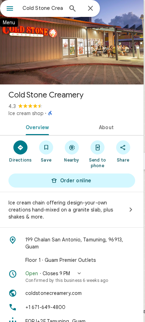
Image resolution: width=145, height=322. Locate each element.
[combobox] (43, 8)
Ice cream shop (26, 113)
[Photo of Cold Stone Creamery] (72, 42)
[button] (72, 276)
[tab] (35, 126)
